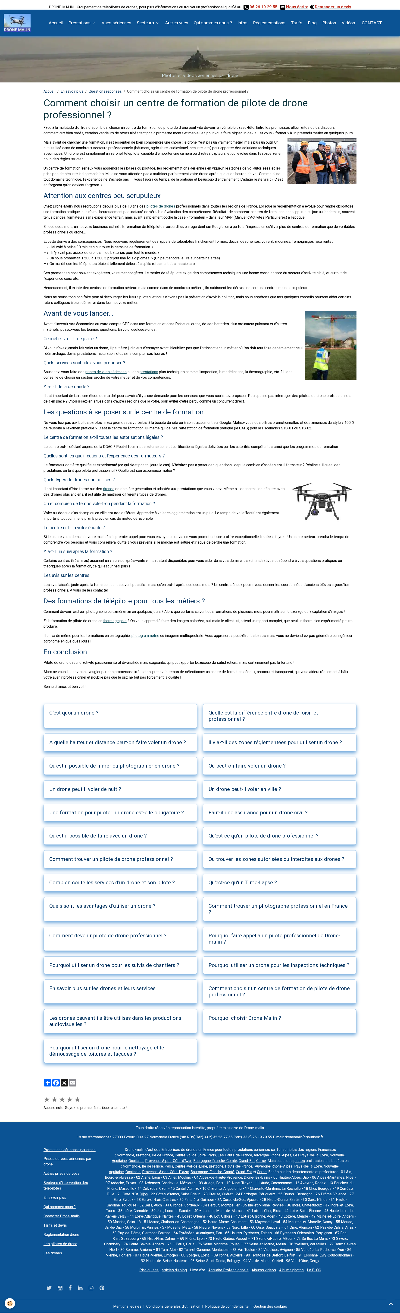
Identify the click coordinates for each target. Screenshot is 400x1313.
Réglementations (269, 22)
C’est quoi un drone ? (73, 713)
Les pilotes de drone (60, 1244)
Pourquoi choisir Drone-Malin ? (245, 1018)
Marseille (126, 1188)
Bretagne (143, 1155)
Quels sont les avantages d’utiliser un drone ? (102, 906)
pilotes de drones (161, 206)
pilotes (299, 1161)
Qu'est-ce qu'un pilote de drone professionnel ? (264, 836)
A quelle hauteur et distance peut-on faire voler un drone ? (117, 742)
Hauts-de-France (238, 1166)
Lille (244, 1227)
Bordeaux (192, 1205)
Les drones (53, 1253)
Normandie (125, 1155)
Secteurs (146, 22)
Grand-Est (247, 1161)
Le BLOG (314, 1270)
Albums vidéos (264, 1270)
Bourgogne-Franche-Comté (215, 1161)
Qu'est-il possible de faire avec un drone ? (98, 836)
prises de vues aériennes (106, 372)
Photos (329, 22)
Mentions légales (127, 1306)
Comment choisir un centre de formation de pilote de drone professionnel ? (279, 991)
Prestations (80, 22)
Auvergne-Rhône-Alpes (272, 1155)
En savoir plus (72, 91)
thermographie (115, 621)
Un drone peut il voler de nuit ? (85, 789)
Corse (261, 1161)
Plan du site (149, 1270)
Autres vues (176, 22)
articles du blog (174, 1270)
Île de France (162, 1155)
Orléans (199, 1216)
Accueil (56, 22)
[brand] (18, 23)
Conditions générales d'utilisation (173, 1306)
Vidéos (348, 22)
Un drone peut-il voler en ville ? (245, 789)
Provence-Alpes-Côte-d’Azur (168, 1161)
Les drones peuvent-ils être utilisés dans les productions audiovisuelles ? (115, 1021)
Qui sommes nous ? (213, 22)
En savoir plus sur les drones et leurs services (102, 988)
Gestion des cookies (270, 1306)
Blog (312, 22)
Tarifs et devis (55, 1225)
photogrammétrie (145, 635)
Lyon (201, 1238)
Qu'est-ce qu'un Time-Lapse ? (243, 882)
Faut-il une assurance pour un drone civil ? (258, 812)
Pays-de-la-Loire (308, 1166)
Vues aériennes (116, 22)
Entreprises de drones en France (187, 1149)
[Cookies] (10, 1303)
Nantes (168, 1216)
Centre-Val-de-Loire (191, 1166)
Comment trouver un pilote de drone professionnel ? (111, 859)
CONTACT (371, 22)
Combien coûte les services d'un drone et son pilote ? (112, 882)
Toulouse (129, 1205)
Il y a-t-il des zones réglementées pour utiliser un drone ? (275, 742)
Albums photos (291, 1270)
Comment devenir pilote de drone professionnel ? (107, 935)
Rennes (278, 1205)
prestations (149, 372)
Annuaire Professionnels (228, 1270)
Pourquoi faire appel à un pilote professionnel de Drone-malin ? (274, 938)
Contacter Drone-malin (62, 1216)
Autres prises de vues (61, 1173)
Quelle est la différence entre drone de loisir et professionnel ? (263, 716)
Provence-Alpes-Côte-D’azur (165, 1172)
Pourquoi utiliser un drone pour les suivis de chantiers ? (114, 965)
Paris (211, 1155)
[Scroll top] (391, 1304)
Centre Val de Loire (190, 1155)
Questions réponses (105, 91)
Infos (242, 22)
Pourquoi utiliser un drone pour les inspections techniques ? (279, 965)
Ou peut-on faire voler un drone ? (247, 766)
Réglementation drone (61, 1234)
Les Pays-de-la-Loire (310, 1155)
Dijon (144, 1194)
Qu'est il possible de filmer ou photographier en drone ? (114, 766)
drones (108, 489)
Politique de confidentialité (227, 1306)
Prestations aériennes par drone (70, 1150)
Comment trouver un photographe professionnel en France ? (278, 909)
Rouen (234, 1244)
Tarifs (296, 22)
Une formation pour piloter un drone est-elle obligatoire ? (116, 812)
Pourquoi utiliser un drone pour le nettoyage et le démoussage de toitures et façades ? (106, 1051)
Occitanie (136, 1161)
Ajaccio (253, 1199)
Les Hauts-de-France (235, 1155)
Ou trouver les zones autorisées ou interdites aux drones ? (276, 859)
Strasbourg (130, 1238)
